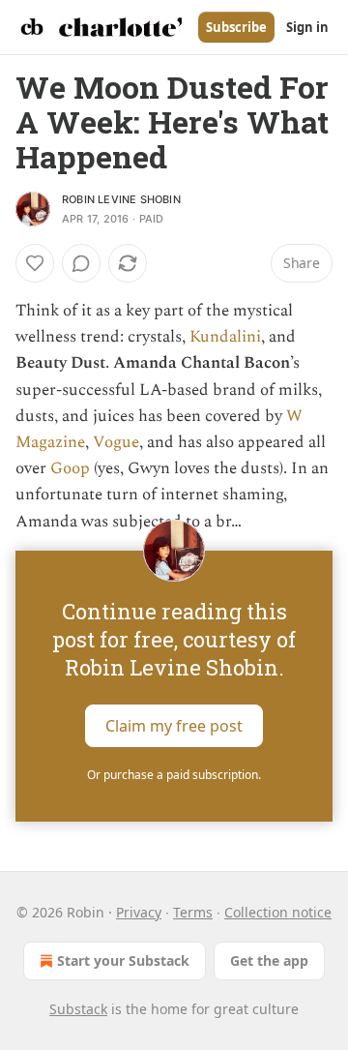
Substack (78, 1009)
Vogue (116, 442)
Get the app (269, 960)
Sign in (307, 27)
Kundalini (225, 336)
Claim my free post (174, 724)
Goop (70, 468)
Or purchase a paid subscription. (174, 774)
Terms (193, 912)
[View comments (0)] (81, 263)
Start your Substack (123, 960)
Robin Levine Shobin (121, 199)
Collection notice (278, 912)
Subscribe (236, 27)
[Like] (34, 263)
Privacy (138, 912)
